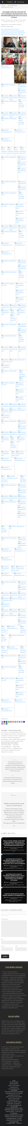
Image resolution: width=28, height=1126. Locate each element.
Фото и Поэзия (14, 1085)
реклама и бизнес (14, 1103)
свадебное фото (14, 1095)
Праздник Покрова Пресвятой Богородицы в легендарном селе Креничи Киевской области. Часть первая (13, 779)
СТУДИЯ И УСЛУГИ (10, 1123)
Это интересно (14, 1089)
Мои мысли (14, 1083)
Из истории (14, 1082)
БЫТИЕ (13, 1080)
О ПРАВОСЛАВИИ (14, 1106)
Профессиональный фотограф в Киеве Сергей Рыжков (14, 20)
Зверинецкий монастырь (14, 1110)
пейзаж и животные (14, 1102)
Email (2, 946)
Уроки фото (14, 1087)
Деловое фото (14, 1100)
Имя (2, 939)
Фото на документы (14, 1105)
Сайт (16, 946)
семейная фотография (14, 1093)
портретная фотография (14, 1091)
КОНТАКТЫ (19, 1123)
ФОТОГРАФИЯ (14, 1090)
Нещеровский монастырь (9, 21)
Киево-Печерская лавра (14, 1116)
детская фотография (14, 1096)
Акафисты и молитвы (14, 1120)
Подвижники (14, 1122)
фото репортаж (14, 1098)
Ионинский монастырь (14, 1108)
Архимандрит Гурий (14, 1118)
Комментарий (4, 919)
